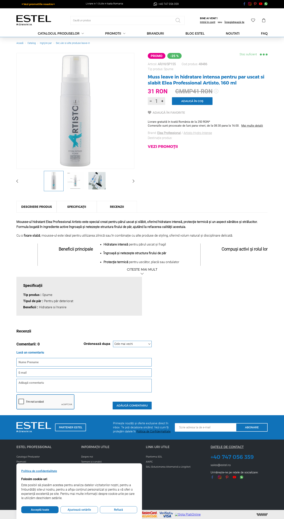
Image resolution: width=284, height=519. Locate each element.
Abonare (252, 427)
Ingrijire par (46, 43)
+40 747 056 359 (232, 457)
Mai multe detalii (252, 125)
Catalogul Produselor (28, 456)
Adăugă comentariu (132, 405)
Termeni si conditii (91, 461)
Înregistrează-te (234, 22)
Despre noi (87, 456)
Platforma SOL (154, 456)
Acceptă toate (40, 509)
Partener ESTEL (70, 427)
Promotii (113, 33)
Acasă (19, 43)
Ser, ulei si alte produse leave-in (73, 43)
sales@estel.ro (221, 465)
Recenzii (117, 207)
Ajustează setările (79, 509)
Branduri (155, 33)
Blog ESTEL (195, 33)
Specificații (76, 207)
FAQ (264, 33)
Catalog (31, 43)
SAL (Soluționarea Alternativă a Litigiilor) (168, 466)
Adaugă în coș (192, 101)
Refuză (118, 509)
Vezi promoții (163, 146)
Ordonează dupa (97, 344)
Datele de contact (227, 447)
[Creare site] (262, 514)
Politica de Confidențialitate (153, 431)
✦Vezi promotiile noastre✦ (38, 4)
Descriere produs (36, 207)
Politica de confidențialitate (39, 471)
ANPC (149, 461)
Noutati (233, 33)
